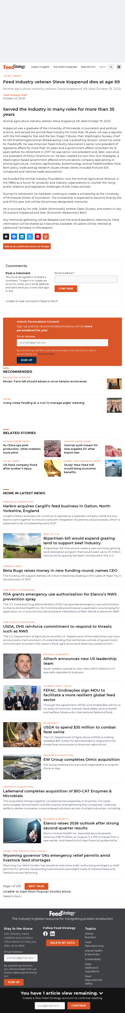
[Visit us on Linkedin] (52, 933)
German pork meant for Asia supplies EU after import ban (81, 449)
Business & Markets (56, 654)
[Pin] (38, 237)
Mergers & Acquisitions (18, 501)
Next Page (36, 886)
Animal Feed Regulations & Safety (25, 851)
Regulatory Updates (16, 377)
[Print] (6, 237)
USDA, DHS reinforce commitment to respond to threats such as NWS (57, 628)
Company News (12, 566)
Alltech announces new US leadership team (80, 661)
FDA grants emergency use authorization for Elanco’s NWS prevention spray (60, 596)
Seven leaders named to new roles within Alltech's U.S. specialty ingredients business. (79, 670)
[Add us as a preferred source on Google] (46, 237)
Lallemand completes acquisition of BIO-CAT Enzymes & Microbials (57, 793)
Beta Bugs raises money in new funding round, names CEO (60, 570)
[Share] (14, 237)
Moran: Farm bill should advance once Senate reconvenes (45, 381)
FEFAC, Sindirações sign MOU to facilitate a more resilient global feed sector (79, 695)
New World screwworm (19, 590)
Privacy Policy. (46, 353)
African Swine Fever (16, 441)
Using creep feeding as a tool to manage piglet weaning (43, 402)
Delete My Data (62, 942)
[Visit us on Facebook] (45, 933)
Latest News (12, 75)
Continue (78, 1005)
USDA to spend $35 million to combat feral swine (79, 729)
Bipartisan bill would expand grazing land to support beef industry (79, 540)
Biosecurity (51, 723)
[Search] (111, 67)
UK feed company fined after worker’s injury (20, 466)
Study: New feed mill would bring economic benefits (80, 468)
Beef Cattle (51, 534)
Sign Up (26, 360)
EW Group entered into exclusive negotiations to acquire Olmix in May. (80, 766)
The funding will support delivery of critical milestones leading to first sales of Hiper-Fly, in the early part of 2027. (62, 577)
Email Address (65, 273)
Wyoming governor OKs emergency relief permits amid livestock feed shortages (56, 857)
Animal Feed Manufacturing (82, 461)
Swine (7, 399)
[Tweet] (30, 237)
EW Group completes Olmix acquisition (81, 759)
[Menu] (119, 67)
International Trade (57, 686)
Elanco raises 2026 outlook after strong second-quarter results (81, 825)
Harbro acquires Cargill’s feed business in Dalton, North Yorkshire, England (56, 508)
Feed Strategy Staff (15, 95)
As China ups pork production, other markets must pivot (22, 449)
